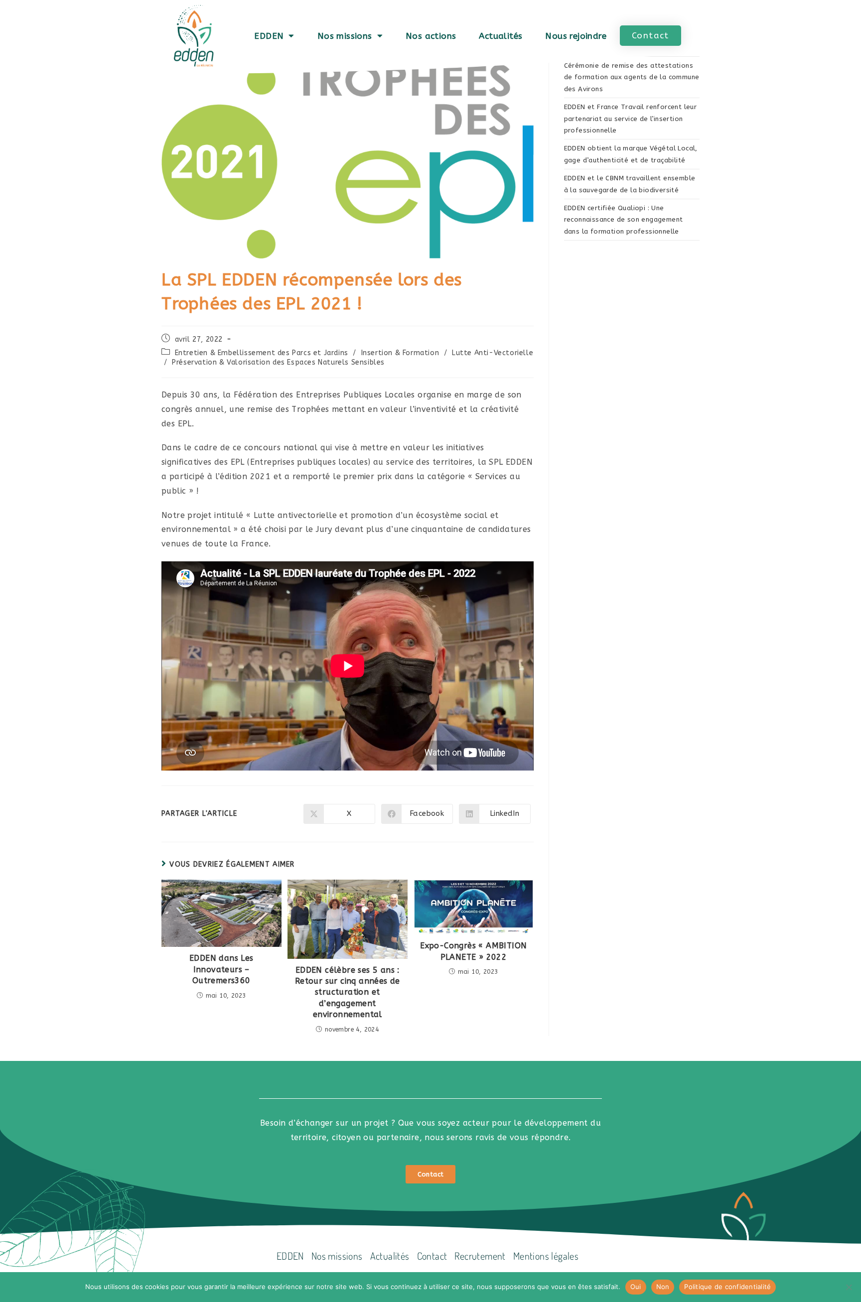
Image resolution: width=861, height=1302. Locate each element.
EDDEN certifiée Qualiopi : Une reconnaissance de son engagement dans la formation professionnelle (623, 219)
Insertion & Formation (400, 353)
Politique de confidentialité (727, 1287)
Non (663, 1287)
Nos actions (431, 36)
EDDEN (269, 36)
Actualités (500, 36)
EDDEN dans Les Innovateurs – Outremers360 (221, 969)
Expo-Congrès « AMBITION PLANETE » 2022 (473, 951)
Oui (635, 1287)
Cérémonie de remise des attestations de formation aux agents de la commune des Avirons (632, 77)
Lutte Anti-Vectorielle (492, 353)
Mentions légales (545, 1255)
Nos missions (344, 36)
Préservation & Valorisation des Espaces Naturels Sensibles (278, 362)
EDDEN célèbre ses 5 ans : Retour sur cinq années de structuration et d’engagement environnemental (347, 992)
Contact (432, 1255)
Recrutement (479, 1255)
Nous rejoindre (575, 36)
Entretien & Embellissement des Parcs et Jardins (261, 353)
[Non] (849, 1287)
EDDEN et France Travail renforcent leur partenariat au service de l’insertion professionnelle (630, 118)
